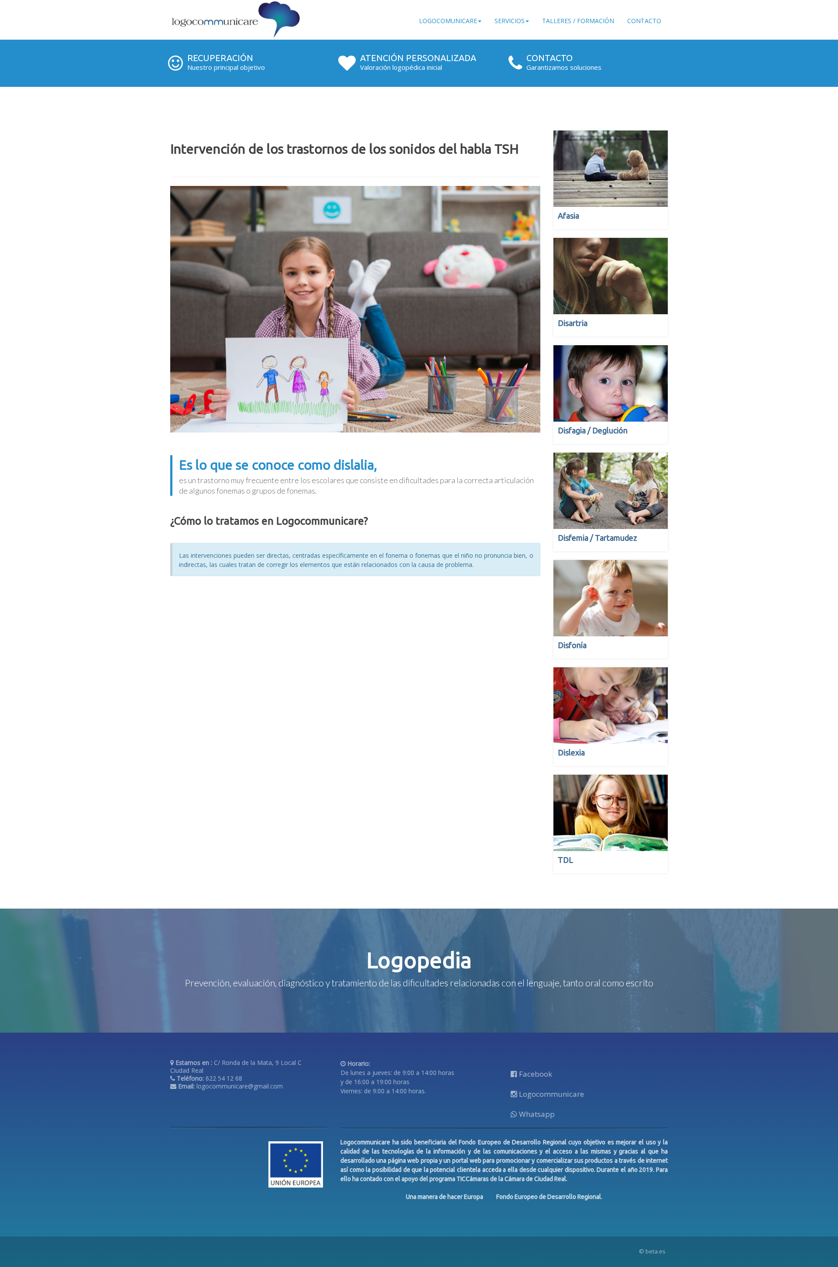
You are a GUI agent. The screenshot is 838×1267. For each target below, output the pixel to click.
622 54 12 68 (224, 1078)
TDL (565, 859)
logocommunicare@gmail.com (239, 1086)
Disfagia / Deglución (593, 430)
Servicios (510, 21)
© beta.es (652, 1251)
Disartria (572, 323)
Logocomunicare (448, 21)
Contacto (644, 21)
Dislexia (571, 752)
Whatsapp (536, 1114)
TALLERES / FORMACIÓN (578, 21)
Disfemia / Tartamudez (597, 537)
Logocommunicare (550, 1094)
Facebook (534, 1074)
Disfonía (572, 645)
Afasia (568, 215)
